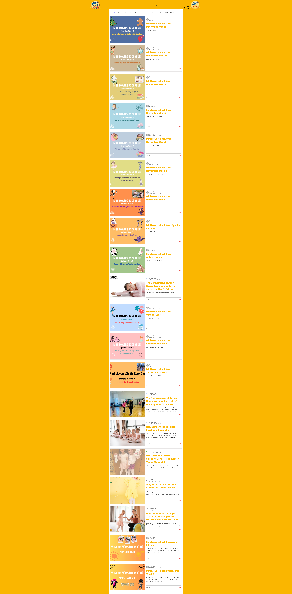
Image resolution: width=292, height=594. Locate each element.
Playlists (159, 12)
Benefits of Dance (130, 12)
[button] (180, 12)
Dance (120, 12)
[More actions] (180, 20)
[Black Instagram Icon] (188, 7)
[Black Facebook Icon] (184, 7)
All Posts (112, 12)
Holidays (151, 12)
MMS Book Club (169, 12)
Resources (142, 12)
